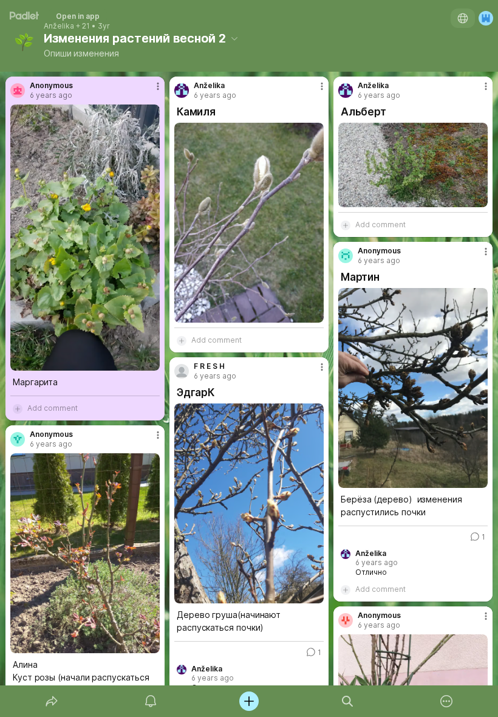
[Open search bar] (347, 701)
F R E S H (209, 366)
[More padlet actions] (446, 701)
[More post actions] (150, 91)
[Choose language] (463, 18)
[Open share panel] (51, 701)
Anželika (59, 26)
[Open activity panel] (150, 701)
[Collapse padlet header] (234, 38)
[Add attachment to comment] (17, 408)
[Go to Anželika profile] (181, 90)
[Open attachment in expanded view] (85, 238)
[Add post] (249, 701)
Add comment (52, 408)
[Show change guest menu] (486, 18)
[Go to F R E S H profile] (181, 371)
